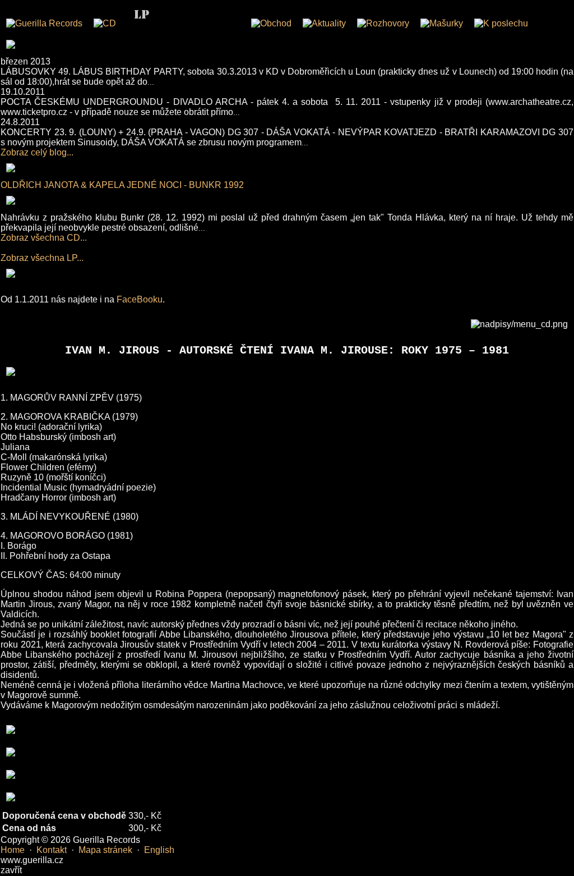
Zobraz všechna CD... (44, 237)
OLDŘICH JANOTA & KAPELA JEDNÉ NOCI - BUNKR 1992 (122, 185)
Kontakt (51, 850)
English (159, 850)
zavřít (11, 870)
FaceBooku (140, 299)
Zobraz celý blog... (37, 152)
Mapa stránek (105, 850)
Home (13, 850)
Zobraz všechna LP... (42, 258)
